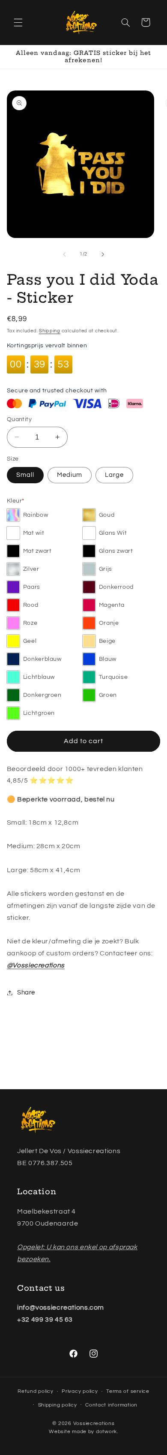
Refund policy (36, 1391)
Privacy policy (80, 1391)
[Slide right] (102, 254)
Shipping (49, 330)
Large (114, 475)
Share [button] (26, 992)
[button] (18, 22)
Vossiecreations (94, 1423)
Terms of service (127, 1391)
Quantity (19, 419)
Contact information (111, 1405)
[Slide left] (64, 254)
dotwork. (107, 1431)
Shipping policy (57, 1405)
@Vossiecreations (36, 965)
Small (25, 475)
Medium (69, 475)
